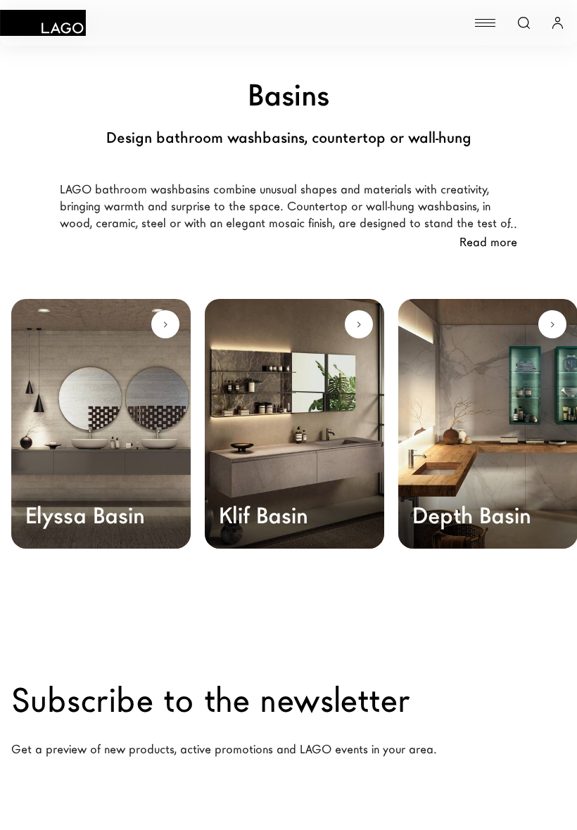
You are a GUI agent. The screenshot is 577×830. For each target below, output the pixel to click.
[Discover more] (165, 324)
